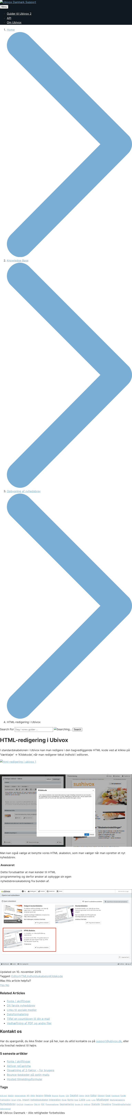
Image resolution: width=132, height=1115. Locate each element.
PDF (43, 1104)
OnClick (19, 1104)
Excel (108, 1095)
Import (26, 1099)
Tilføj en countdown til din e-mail (28, 1018)
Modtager (102, 1099)
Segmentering (67, 1104)
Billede (47, 1095)
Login (88, 1100)
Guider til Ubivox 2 (19, 13)
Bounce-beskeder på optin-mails (28, 1074)
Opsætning (28, 1104)
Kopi (76, 1100)
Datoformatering (18, 1014)
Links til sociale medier (22, 1010)
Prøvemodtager (52, 1104)
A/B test (3, 1095)
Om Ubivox (14, 22)
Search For (7, 729)
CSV (67, 1095)
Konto (70, 1099)
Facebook (115, 1095)
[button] (3, 985)
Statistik (95, 1104)
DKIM (87, 1095)
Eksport (101, 1095)
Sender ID (79, 1104)
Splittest (87, 1104)
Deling (81, 1095)
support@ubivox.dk (109, 1041)
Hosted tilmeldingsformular (24, 1079)
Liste (82, 1099)
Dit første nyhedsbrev (21, 1005)
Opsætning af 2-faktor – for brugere (30, 1070)
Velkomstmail (5, 1109)
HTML (23, 976)
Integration (55, 1099)
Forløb (123, 1095)
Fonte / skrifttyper (18, 1001)
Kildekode (56, 976)
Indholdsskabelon (38, 976)
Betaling (39, 1095)
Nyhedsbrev (8, 1104)
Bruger (62, 1095)
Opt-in (37, 1104)
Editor (15, 976)
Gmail (13, 1100)
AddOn (11, 1095)
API (9, 18)
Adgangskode (20, 1095)
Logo (93, 1100)
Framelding (5, 1100)
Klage (64, 1100)
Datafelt (74, 1095)
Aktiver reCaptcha (19, 1066)
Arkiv (32, 1095)
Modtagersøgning (117, 1100)
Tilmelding (106, 1104)
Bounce (55, 1095)
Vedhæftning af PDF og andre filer (29, 1023)
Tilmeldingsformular (121, 1104)
